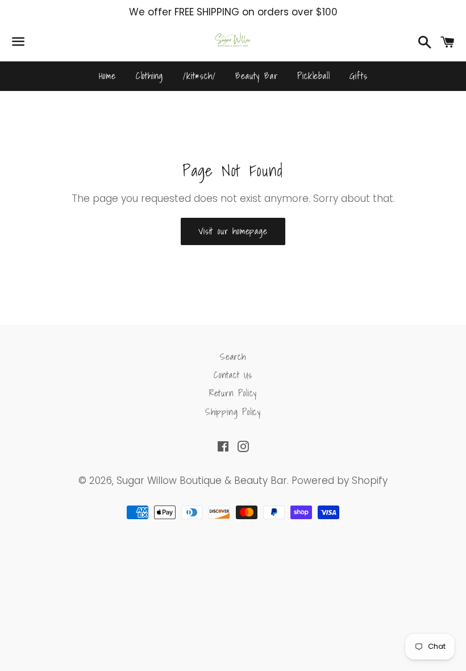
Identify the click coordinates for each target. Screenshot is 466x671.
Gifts (358, 75)
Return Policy (233, 393)
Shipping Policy (233, 411)
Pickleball (313, 75)
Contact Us (233, 374)
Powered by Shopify (340, 480)
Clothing (149, 75)
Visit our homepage (232, 230)
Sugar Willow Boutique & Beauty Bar (201, 480)
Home (107, 75)
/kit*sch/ (199, 75)
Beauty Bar (256, 75)
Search (233, 356)
